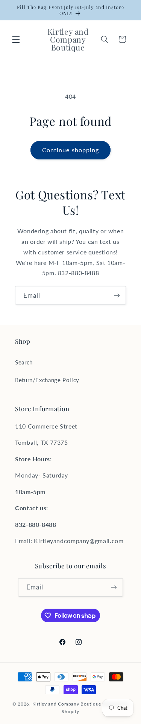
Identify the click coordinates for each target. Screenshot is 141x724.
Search (24, 362)
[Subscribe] (117, 295)
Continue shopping (70, 149)
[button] (15, 39)
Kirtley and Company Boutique (67, 703)
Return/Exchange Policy (47, 380)
